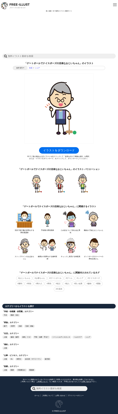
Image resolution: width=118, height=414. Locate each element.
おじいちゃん (24, 278)
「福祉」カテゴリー (10, 344)
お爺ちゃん (40, 278)
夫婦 (20, 326)
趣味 (89, 284)
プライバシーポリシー (76, 395)
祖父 (58, 284)
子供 (5, 315)
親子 (5, 326)
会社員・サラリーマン (33, 359)
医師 (12, 370)
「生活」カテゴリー (10, 333)
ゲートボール (55, 278)
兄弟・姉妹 (29, 326)
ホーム (36, 395)
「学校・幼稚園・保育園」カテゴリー (18, 311)
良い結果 (78, 284)
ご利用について (42, 381)
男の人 (39, 284)
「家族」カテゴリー (10, 322)
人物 (5, 337)
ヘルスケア (78, 337)
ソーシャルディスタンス (61, 337)
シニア (37, 68)
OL (12, 359)
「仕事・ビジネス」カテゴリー (15, 355)
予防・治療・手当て (41, 337)
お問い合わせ (86, 381)
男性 (49, 284)
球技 (29, 284)
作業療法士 (22, 370)
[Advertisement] (59, 34)
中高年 (59, 289)
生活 (30, 68)
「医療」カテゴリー (10, 366)
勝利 (20, 284)
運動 (99, 284)
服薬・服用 (15, 337)
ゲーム (69, 278)
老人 (68, 284)
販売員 (47, 359)
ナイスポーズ (94, 278)
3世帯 (13, 326)
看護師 (31, 370)
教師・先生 (15, 315)
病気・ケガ (26, 337)
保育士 (18, 359)
